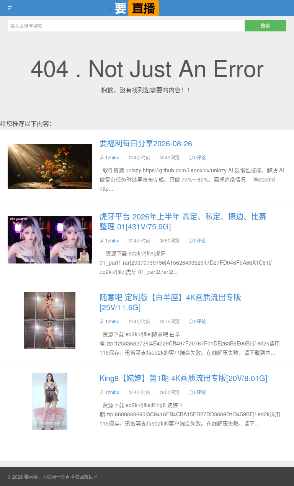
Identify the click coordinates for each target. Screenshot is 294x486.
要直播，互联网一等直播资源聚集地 (147, 8)
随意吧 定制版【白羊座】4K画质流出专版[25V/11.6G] (170, 302)
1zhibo (112, 157)
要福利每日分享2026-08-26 (146, 143)
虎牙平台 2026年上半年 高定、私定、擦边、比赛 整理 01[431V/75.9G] (183, 221)
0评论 (200, 157)
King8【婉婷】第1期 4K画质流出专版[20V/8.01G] (184, 377)
